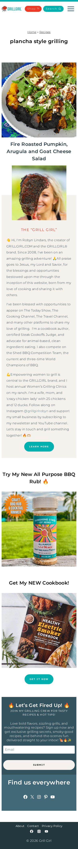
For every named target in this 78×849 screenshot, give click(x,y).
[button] (53, 9)
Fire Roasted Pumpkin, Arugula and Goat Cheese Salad (39, 151)
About (20, 826)
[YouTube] (46, 831)
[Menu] (70, 8)
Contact (33, 826)
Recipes (45, 32)
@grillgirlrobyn (36, 411)
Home (31, 32)
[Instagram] (39, 831)
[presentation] (39, 100)
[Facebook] (31, 831)
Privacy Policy (52, 826)
